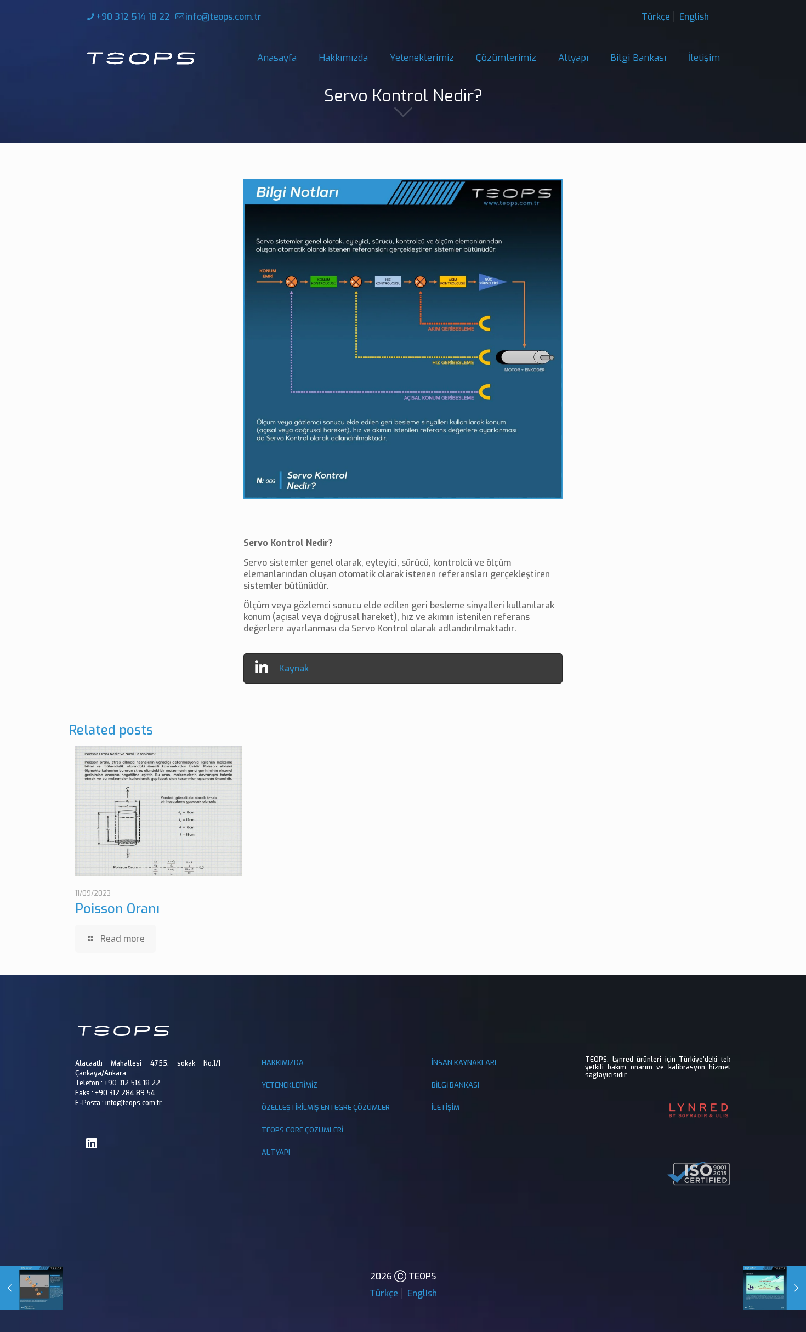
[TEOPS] (141, 58)
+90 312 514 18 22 (133, 16)
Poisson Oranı (117, 909)
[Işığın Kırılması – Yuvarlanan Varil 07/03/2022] (31, 1288)
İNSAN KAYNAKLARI (464, 1062)
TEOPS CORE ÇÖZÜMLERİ (302, 1130)
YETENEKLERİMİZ (289, 1085)
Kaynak (294, 668)
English (694, 16)
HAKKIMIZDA (283, 1062)
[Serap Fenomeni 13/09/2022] (774, 1288)
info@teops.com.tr (223, 16)
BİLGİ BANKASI (455, 1085)
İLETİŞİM (445, 1107)
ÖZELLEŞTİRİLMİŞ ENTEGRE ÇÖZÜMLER (326, 1107)
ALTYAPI (276, 1152)
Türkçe (656, 16)
